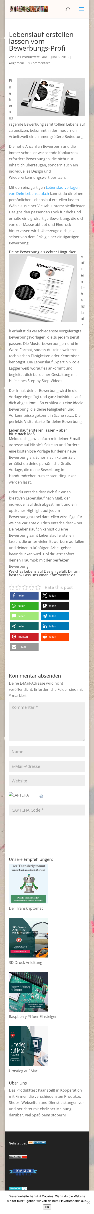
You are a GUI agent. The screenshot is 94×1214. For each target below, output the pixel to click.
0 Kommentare (39, 63)
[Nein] (88, 1202)
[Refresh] (41, 795)
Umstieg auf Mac (23, 1070)
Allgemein (16, 63)
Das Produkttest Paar (31, 57)
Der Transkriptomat (26, 908)
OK (47, 1207)
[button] (24, 596)
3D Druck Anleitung (25, 962)
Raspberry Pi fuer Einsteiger (33, 1016)
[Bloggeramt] (37, 1143)
